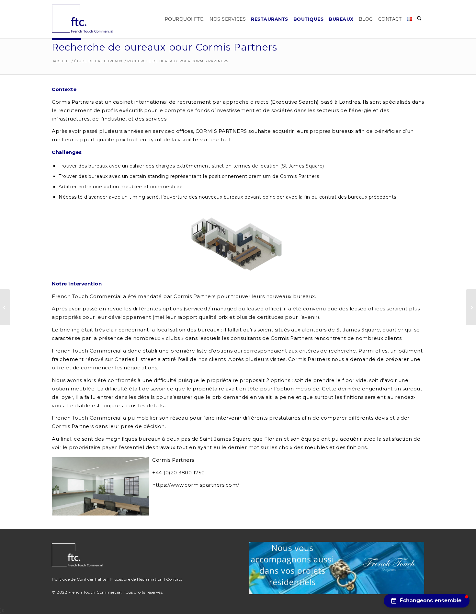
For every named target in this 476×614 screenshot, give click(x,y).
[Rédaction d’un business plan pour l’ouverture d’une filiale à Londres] (5, 307)
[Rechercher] (419, 19)
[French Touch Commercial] (336, 568)
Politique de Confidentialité (79, 579)
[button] (427, 601)
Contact (174, 579)
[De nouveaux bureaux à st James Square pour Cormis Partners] (471, 307)
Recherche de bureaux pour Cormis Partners (164, 47)
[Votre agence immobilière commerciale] (84, 19)
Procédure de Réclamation (136, 579)
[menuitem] (184, 19)
